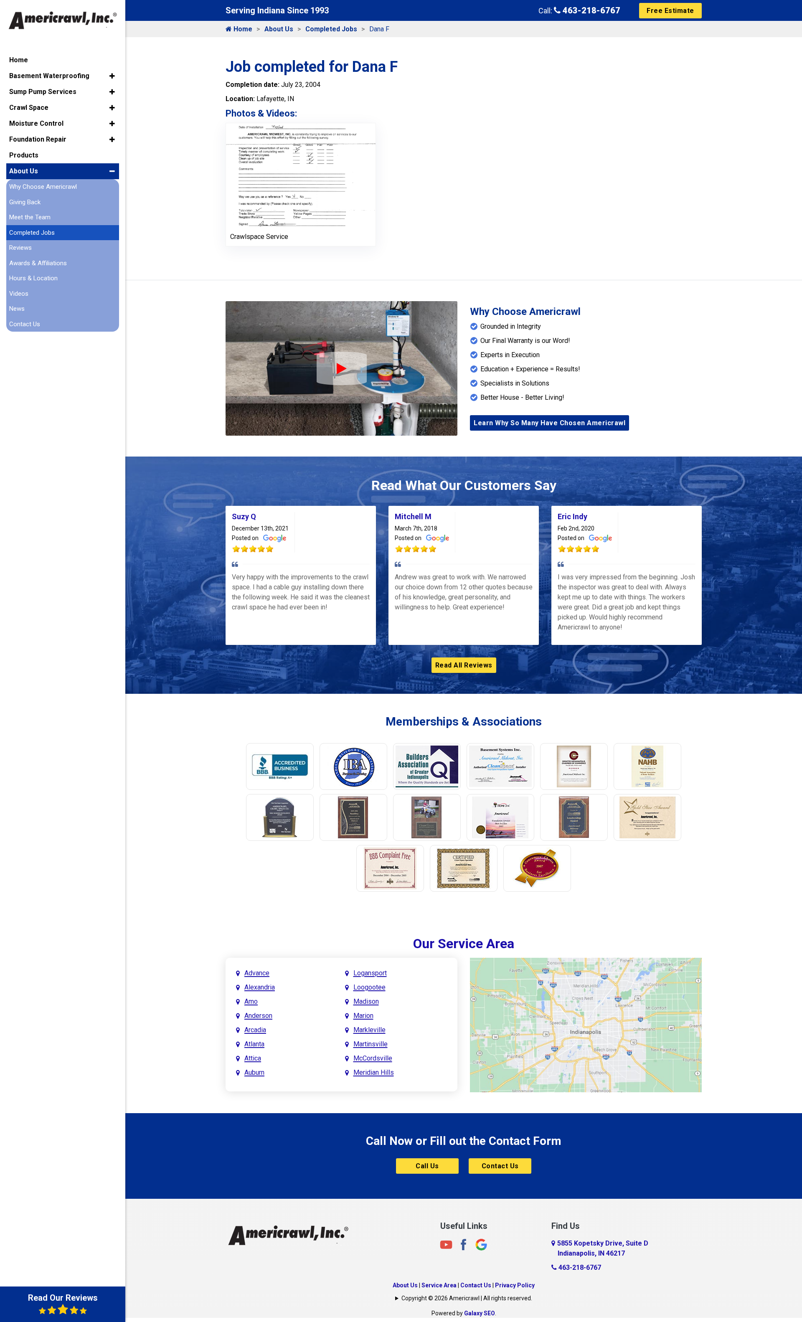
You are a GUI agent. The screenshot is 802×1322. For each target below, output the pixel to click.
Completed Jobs (331, 29)
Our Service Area (463, 944)
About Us (278, 29)
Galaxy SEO (479, 1313)
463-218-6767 (590, 10)
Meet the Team (30, 217)
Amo (251, 1001)
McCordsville (372, 1058)
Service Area (439, 1285)
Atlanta (254, 1044)
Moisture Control (36, 123)
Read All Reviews (463, 665)
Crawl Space (28, 108)
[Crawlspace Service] (301, 175)
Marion (363, 1016)
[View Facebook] (463, 1244)
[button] (112, 76)
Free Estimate (670, 11)
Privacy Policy (515, 1285)
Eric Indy (572, 516)
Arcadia (255, 1030)
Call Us (427, 1166)
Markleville (369, 1030)
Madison (366, 1001)
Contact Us (500, 1166)
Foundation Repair (37, 139)
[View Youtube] (446, 1244)
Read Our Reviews (63, 1298)
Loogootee (369, 987)
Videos (18, 293)
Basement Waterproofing (49, 76)
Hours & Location (33, 278)
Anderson (258, 1016)
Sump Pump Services (42, 92)
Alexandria (259, 987)
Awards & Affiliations (38, 263)
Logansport (370, 973)
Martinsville (370, 1044)
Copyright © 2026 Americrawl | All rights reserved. (466, 1298)
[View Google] (481, 1244)
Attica (252, 1058)
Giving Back (25, 202)
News (17, 308)
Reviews (20, 247)
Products (23, 155)
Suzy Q (244, 516)
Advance (256, 973)
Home (242, 29)
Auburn (254, 1072)
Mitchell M (413, 516)
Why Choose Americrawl (43, 186)
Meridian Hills (373, 1072)
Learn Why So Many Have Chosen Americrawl (549, 423)
